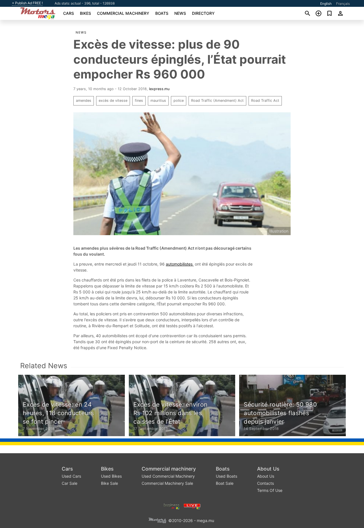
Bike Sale (109, 483)
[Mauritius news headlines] (192, 505)
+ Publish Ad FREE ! (27, 3)
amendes (83, 100)
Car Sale (69, 483)
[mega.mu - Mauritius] (157, 519)
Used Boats (226, 476)
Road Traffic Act (265, 100)
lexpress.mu (159, 89)
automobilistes (180, 264)
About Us (268, 469)
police (178, 100)
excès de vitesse (113, 100)
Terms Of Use (269, 490)
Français (343, 3)
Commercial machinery (123, 13)
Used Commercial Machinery (168, 476)
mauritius (158, 100)
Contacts (265, 483)
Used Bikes (111, 476)
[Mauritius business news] (172, 505)
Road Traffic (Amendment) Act (217, 100)
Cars (68, 13)
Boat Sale (224, 483)
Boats (161, 13)
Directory (203, 13)
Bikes (85, 13)
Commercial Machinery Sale (167, 483)
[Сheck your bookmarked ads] (329, 13)
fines (139, 100)
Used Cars (71, 476)
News (180, 13)
